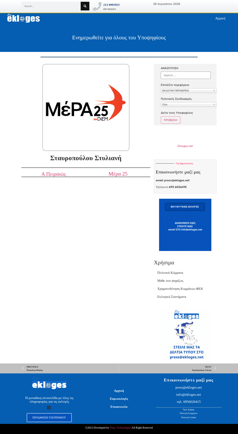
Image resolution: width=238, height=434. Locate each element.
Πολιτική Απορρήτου (189, 413)
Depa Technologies (120, 427)
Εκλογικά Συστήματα (171, 297)
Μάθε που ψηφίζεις (170, 280)
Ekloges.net (185, 146)
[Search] (85, 6)
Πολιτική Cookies (188, 417)
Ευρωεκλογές (119, 398)
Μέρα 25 (118, 174)
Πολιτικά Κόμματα (170, 272)
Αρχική (220, 18)
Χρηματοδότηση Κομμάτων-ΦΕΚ (180, 288)
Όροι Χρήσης (188, 409)
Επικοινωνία (118, 406)
